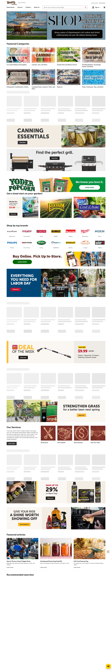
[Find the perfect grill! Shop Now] (56, 160)
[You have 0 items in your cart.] (104, 7)
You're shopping (21, 2)
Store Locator (94, 3)
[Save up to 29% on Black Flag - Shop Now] (56, 492)
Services (20, 7)
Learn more (11, 443)
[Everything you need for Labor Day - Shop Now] (56, 283)
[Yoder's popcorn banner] (56, 184)
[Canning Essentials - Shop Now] (56, 136)
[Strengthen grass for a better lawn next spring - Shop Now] (56, 411)
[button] (28, 7)
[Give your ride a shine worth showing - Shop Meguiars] (56, 518)
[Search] (85, 7)
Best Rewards (102, 3)
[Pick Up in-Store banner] (56, 259)
